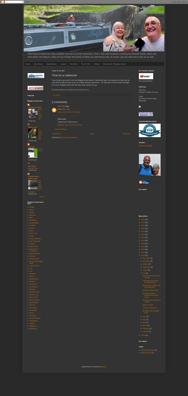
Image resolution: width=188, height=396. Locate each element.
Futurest (32, 244)
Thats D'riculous (35, 318)
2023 (143, 219)
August (145, 270)
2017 (143, 237)
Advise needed (148, 305)
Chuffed (32, 225)
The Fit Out (85, 64)
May (144, 319)
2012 (143, 252)
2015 (143, 243)
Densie (31, 228)
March (145, 325)
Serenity (32, 305)
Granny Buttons (34, 253)
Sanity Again (33, 302)
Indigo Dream (34, 259)
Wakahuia (32, 326)
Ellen (31, 231)
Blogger (103, 367)
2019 (143, 231)
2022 (143, 222)
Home (27, 64)
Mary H (31, 276)
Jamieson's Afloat (34, 107)
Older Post (126, 134)
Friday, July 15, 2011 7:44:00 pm (69, 112)
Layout (63, 64)
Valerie (31, 323)
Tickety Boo (33, 321)
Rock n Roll (33, 297)
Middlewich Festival (147, 350)
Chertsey (31, 147)
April (144, 322)
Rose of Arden (34, 300)
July (144, 273)
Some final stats (33, 168)
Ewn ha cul (33, 233)
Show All (42, 196)
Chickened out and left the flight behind (150, 281)
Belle (31, 218)
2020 (143, 228)
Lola (30, 271)
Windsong (32, 329)
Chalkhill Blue (34, 223)
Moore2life (33, 284)
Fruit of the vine (34, 241)
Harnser (32, 256)
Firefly (31, 236)
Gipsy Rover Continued (33, 250)
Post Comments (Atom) (69, 137)
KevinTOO (61, 106)
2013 (143, 249)
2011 (143, 255)
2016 (143, 240)
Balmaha (32, 215)
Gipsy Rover (33, 246)
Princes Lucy (33, 295)
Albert (31, 210)
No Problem (33, 287)
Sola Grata (33, 308)
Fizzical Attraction (35, 238)
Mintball (32, 281)
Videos (96, 64)
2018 (143, 234)
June (145, 316)
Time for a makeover (150, 308)
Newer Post (56, 134)
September (147, 267)
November (147, 261)
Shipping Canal (146, 353)
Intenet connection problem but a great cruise (150, 295)
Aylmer (31, 212)
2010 (143, 335)
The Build (73, 64)
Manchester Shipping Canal (114, 64)
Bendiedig (33, 220)
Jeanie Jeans (34, 266)
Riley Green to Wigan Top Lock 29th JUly (151, 286)
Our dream (38, 64)
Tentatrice (32, 316)
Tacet (31, 313)
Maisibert (32, 274)
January (146, 331)
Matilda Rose (34, 279)
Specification (52, 64)
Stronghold (33, 310)
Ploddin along (34, 292)
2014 (143, 246)
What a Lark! (32, 127)
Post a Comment (61, 129)
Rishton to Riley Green (150, 290)
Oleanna (32, 289)
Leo (30, 268)
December (147, 258)
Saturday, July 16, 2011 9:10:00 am (70, 125)
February (146, 328)
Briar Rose (32, 166)
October (146, 264)
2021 (143, 225)
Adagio (31, 207)
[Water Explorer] (140, 107)
